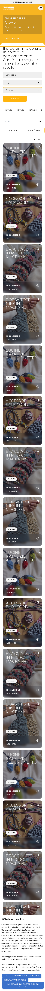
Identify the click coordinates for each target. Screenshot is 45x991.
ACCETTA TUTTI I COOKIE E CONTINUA (21, 976)
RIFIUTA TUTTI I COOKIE (15, 980)
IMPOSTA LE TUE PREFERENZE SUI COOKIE (23, 985)
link (25, 959)
